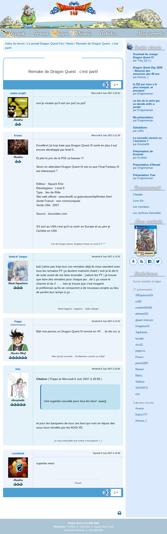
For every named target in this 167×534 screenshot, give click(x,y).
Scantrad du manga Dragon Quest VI (145, 56)
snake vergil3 (18, 93)
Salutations (140, 127)
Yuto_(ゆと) (144, 60)
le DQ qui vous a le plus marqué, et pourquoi (145, 87)
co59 (138, 301)
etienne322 (141, 313)
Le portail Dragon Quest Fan (45, 43)
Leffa (140, 130)
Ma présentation (143, 117)
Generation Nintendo (74, 530)
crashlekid (18, 453)
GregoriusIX (142, 326)
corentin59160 (143, 307)
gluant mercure (144, 320)
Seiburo (139, 381)
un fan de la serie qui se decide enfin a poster (146, 104)
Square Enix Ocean (104, 526)
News (70, 43)
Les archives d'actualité (147, 212)
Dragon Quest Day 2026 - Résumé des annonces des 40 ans (147, 70)
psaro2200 (141, 363)
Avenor (139, 408)
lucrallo (139, 338)
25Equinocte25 (144, 295)
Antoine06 (143, 144)
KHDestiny (84, 526)
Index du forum (15, 43)
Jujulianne (141, 332)
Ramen (139, 369)
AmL (18, 369)
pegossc (140, 350)
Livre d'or (138, 200)
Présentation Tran (144, 175)
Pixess (139, 357)
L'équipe (138, 194)
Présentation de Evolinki (143, 153)
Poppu (18, 321)
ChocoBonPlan (96, 530)
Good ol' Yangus (18, 256)
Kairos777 (141, 414)
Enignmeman (145, 93)
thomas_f (142, 77)
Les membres (141, 206)
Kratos (18, 135)
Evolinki (142, 157)
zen (137, 394)
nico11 (139, 344)
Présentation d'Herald (146, 164)
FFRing (71, 526)
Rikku (138, 375)
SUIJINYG (141, 387)
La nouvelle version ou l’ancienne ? (147, 139)
